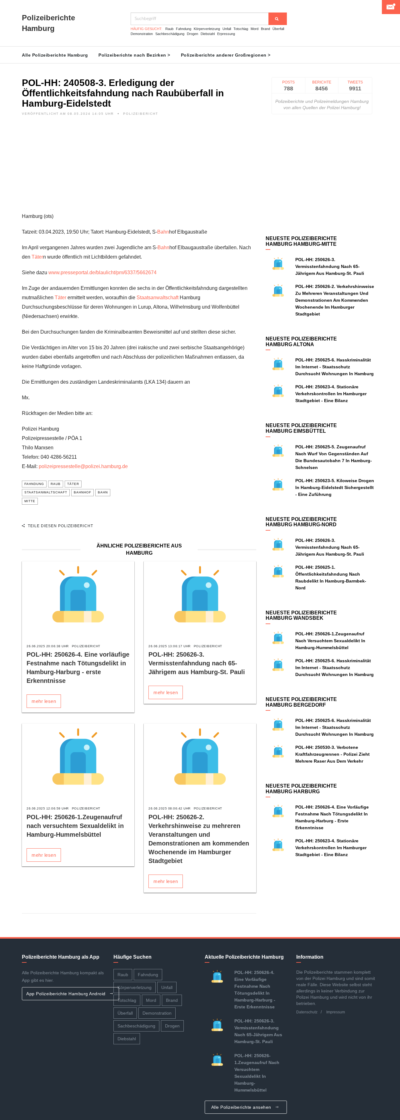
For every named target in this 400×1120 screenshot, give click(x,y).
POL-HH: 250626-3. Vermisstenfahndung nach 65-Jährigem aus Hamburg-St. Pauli (196, 663)
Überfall (278, 29)
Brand (265, 29)
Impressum (335, 1012)
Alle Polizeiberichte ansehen (242, 1107)
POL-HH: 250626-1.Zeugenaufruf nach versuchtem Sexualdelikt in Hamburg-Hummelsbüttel (75, 826)
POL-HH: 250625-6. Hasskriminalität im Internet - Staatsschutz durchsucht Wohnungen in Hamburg (334, 366)
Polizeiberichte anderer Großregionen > (226, 55)
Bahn (163, 232)
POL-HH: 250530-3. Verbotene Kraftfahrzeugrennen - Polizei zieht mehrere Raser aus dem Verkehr (332, 754)
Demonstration (142, 34)
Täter (37, 257)
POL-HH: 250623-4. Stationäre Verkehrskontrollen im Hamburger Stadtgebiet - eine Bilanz (331, 393)
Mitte (29, 501)
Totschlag (240, 29)
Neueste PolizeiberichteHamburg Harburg (301, 788)
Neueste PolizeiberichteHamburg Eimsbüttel (301, 428)
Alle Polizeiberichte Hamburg (55, 55)
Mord (254, 29)
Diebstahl (208, 34)
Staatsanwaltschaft (157, 297)
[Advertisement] (139, 168)
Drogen (192, 34)
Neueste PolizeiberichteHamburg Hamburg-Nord (301, 522)
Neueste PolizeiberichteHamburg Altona (301, 341)
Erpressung (226, 34)
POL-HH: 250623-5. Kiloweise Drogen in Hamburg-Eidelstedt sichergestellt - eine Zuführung (334, 487)
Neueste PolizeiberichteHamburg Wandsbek (301, 615)
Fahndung (183, 29)
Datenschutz (307, 1012)
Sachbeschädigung (169, 34)
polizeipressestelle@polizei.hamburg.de (83, 466)
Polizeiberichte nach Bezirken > (134, 55)
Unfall (226, 29)
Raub (169, 29)
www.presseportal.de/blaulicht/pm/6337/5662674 (102, 272)
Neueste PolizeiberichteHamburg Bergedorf (301, 702)
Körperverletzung (207, 29)
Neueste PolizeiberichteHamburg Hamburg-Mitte (301, 241)
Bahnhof (82, 492)
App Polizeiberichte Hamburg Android (66, 993)
